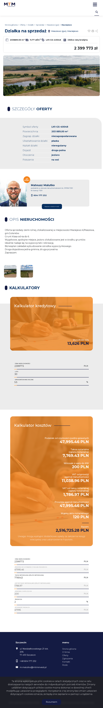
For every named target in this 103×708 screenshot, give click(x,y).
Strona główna (69, 649)
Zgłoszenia (67, 658)
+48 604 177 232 (28, 661)
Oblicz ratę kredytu (77, 40)
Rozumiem (51, 702)
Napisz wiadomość (52, 206)
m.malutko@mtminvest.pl (33, 667)
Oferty (65, 655)
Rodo (65, 665)
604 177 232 (40, 195)
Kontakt (66, 662)
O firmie (66, 652)
